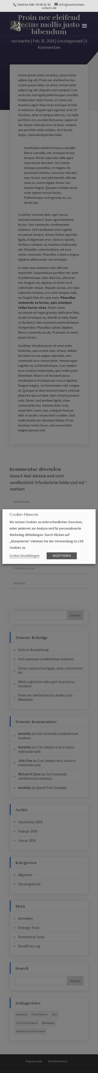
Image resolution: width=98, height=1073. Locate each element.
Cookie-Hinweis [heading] (24, 515)
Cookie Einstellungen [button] (24, 555)
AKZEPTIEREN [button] (62, 556)
